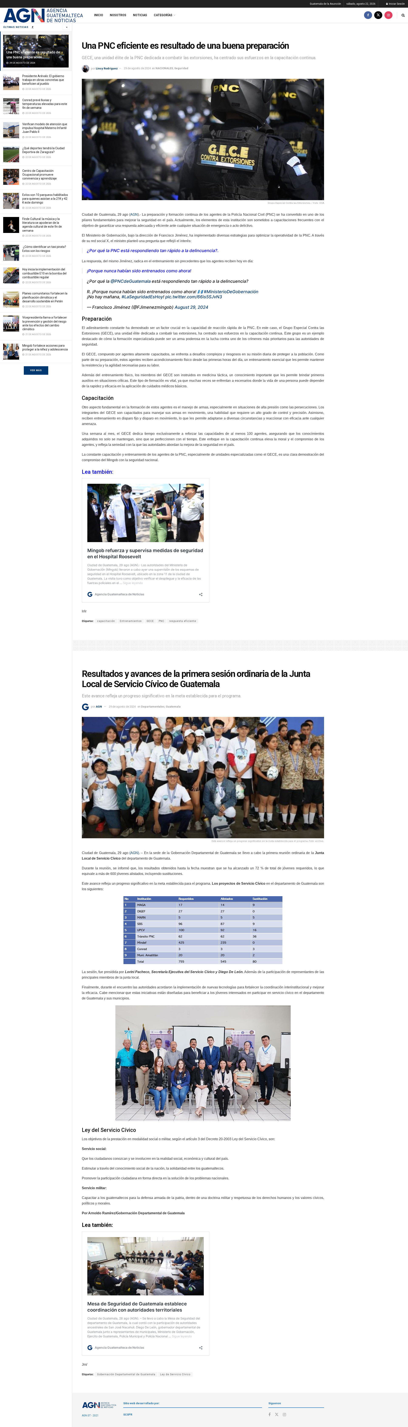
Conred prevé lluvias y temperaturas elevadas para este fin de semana (44, 103)
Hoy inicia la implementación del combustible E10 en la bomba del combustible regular (44, 273)
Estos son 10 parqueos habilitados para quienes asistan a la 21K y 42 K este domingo (45, 198)
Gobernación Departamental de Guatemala (126, 1374)
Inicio (98, 15)
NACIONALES (164, 68)
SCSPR (127, 1414)
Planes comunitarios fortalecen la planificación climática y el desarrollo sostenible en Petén (44, 297)
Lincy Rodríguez (107, 68)
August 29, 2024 (191, 307)
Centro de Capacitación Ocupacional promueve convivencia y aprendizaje (39, 174)
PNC (161, 621)
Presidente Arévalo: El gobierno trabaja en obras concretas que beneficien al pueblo (43, 79)
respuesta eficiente (182, 621)
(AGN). (134, 853)
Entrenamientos (131, 621)
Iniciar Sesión (396, 3)
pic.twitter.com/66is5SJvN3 (193, 296)
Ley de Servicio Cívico (175, 1374)
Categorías (163, 15)
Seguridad (181, 68)
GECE (150, 621)
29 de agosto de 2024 (137, 68)
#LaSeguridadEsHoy (142, 296)
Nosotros (118, 15)
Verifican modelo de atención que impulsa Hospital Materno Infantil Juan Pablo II (44, 128)
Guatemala (173, 706)
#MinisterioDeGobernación (231, 291)
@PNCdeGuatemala (130, 281)
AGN (134, 214)
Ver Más (36, 370)
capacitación (106, 621)
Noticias (140, 15)
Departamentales (152, 706)
